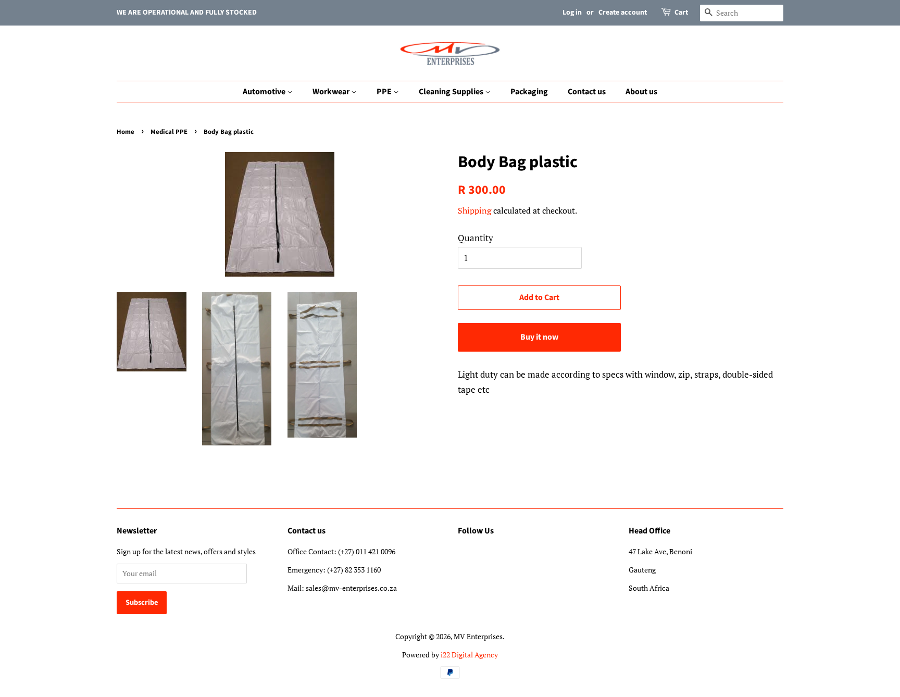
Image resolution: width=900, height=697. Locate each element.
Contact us (587, 91)
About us (641, 91)
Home (125, 131)
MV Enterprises (478, 636)
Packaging (529, 91)
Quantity (475, 238)
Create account (622, 12)
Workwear (331, 91)
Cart (681, 12)
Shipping (474, 210)
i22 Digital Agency (469, 654)
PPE (385, 91)
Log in (572, 12)
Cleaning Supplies (452, 91)
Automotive (265, 91)
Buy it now (539, 337)
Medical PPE (169, 131)
